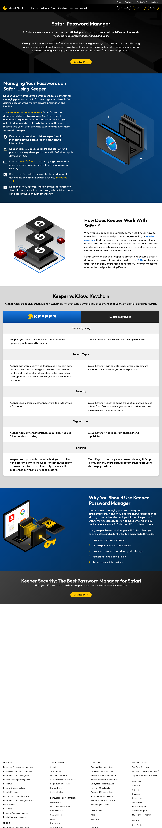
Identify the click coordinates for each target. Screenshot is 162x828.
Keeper (13, 8)
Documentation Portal (60, 806)
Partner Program (139, 806)
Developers (55, 802)
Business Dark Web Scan (102, 771)
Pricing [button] (53, 8)
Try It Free (139, 8)
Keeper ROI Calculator (101, 788)
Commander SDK (58, 810)
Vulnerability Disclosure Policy (63, 779)
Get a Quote (124, 8)
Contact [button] (83, 8)
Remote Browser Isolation (14, 788)
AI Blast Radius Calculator (102, 796)
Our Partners (138, 802)
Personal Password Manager (15, 813)
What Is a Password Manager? (145, 771)
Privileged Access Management (17, 775)
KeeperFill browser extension (25, 112)
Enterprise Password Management (18, 767)
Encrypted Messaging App (102, 783)
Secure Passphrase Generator (104, 779)
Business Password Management (17, 771)
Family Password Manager (14, 817)
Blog (119, 2)
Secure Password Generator (103, 775)
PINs (140, 260)
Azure (52, 819)
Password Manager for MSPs (16, 796)
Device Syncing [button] (81, 328)
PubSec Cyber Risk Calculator (104, 800)
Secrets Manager (10, 792)
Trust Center (55, 771)
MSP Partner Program (141, 814)
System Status (56, 792)
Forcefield (7, 808)
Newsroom (137, 798)
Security (53, 767)
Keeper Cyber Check (100, 804)
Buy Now (153, 8)
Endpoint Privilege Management (17, 779)
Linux (93, 823)
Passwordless (56, 823)
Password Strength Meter (102, 792)
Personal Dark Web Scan (102, 767)
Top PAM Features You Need (144, 775)
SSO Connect (56, 814)
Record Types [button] (81, 354)
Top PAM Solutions (140, 767)
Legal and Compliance (60, 783)
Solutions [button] (45, 8)
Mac (93, 814)
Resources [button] (73, 8)
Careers (135, 789)
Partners (129, 2)
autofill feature (28, 161)
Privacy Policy (56, 788)
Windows (95, 819)
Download (62, 8)
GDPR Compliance (58, 775)
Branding (136, 794)
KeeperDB (8, 783)
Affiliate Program (139, 810)
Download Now (81, 62)
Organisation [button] (81, 421)
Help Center (137, 825)
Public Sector (9, 804)
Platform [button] (35, 8)
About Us (136, 785)
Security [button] (81, 391)
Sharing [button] (81, 447)
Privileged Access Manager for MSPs (19, 800)
